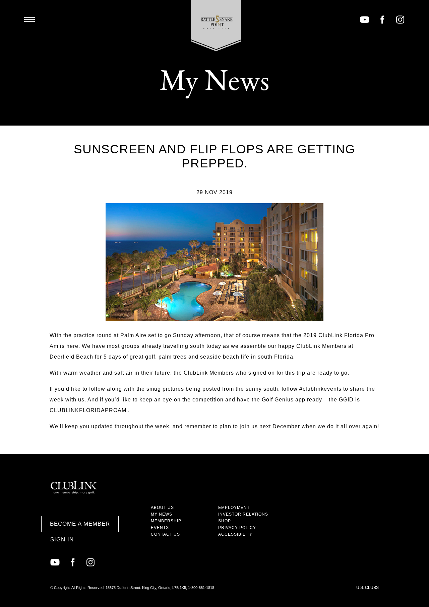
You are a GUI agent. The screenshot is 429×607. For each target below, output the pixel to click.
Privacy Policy (237, 527)
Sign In (62, 539)
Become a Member (80, 524)
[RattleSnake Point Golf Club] (216, 25)
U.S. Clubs (367, 587)
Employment (234, 507)
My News (161, 514)
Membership (166, 521)
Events (160, 527)
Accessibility (235, 534)
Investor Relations (243, 514)
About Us (162, 507)
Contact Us (165, 534)
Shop (224, 521)
